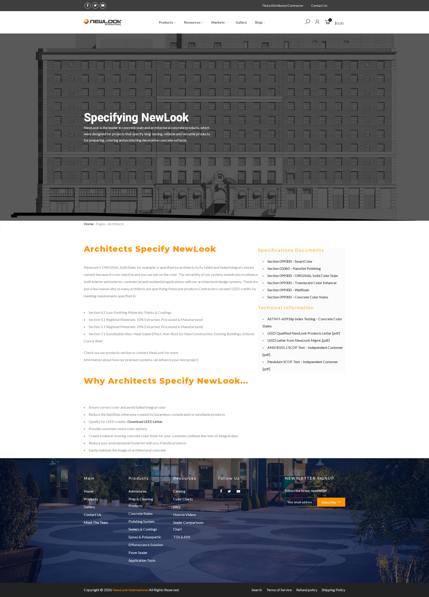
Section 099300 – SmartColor (290, 261)
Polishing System (141, 521)
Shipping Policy (333, 590)
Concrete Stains (140, 513)
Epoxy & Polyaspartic (144, 537)
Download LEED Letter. (145, 421)
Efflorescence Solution (145, 545)
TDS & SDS (181, 537)
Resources (192, 22)
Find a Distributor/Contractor (283, 5)
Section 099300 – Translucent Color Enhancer (302, 283)
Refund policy (306, 590)
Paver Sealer (137, 552)
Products (166, 22)
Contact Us (319, 5)
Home (88, 224)
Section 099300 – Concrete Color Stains (297, 297)
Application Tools (142, 560)
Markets (218, 22)
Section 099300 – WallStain (288, 290)
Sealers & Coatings (142, 529)
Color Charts (183, 499)
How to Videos (184, 514)
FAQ (176, 507)
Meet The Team (96, 522)
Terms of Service (279, 590)
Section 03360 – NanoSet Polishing (294, 268)
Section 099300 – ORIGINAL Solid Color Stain (302, 275)
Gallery (241, 22)
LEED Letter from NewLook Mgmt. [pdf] (298, 340)
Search (257, 590)
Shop (259, 22)
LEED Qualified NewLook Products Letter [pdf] (303, 333)
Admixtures (137, 491)
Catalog (179, 491)
